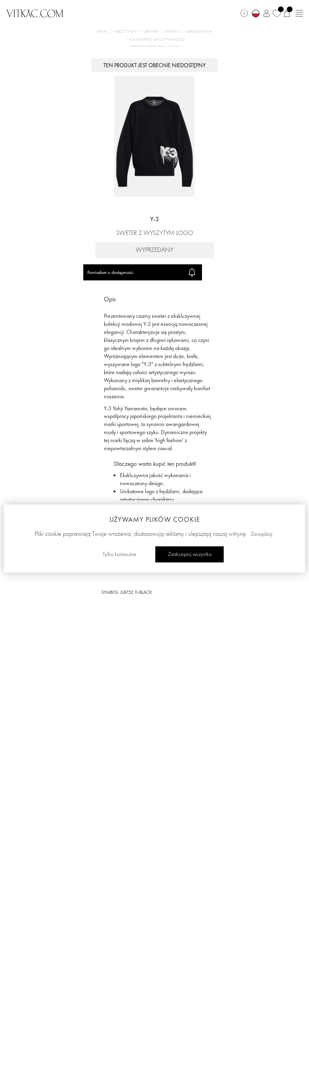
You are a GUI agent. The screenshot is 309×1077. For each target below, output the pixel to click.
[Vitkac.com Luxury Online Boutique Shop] (35, 12)
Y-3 (154, 219)
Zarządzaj (261, 534)
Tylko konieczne (119, 554)
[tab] (155, 299)
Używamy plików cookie (154, 519)
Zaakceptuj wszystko (190, 554)
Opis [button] (110, 299)
